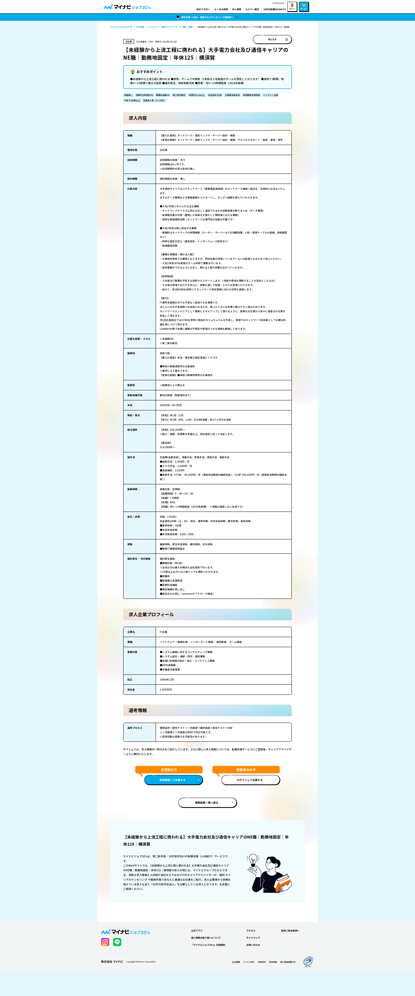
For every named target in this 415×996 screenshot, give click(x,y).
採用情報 (273, 962)
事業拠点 (262, 962)
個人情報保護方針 (288, 962)
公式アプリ (196, 930)
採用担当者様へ (279, 3)
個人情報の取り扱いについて (206, 937)
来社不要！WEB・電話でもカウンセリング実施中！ (207, 17)
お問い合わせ (253, 944)
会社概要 (236, 962)
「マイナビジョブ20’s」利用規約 (208, 944)
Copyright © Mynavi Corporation (141, 962)
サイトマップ (253, 937)
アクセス (250, 930)
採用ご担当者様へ (290, 930)
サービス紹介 (249, 962)
